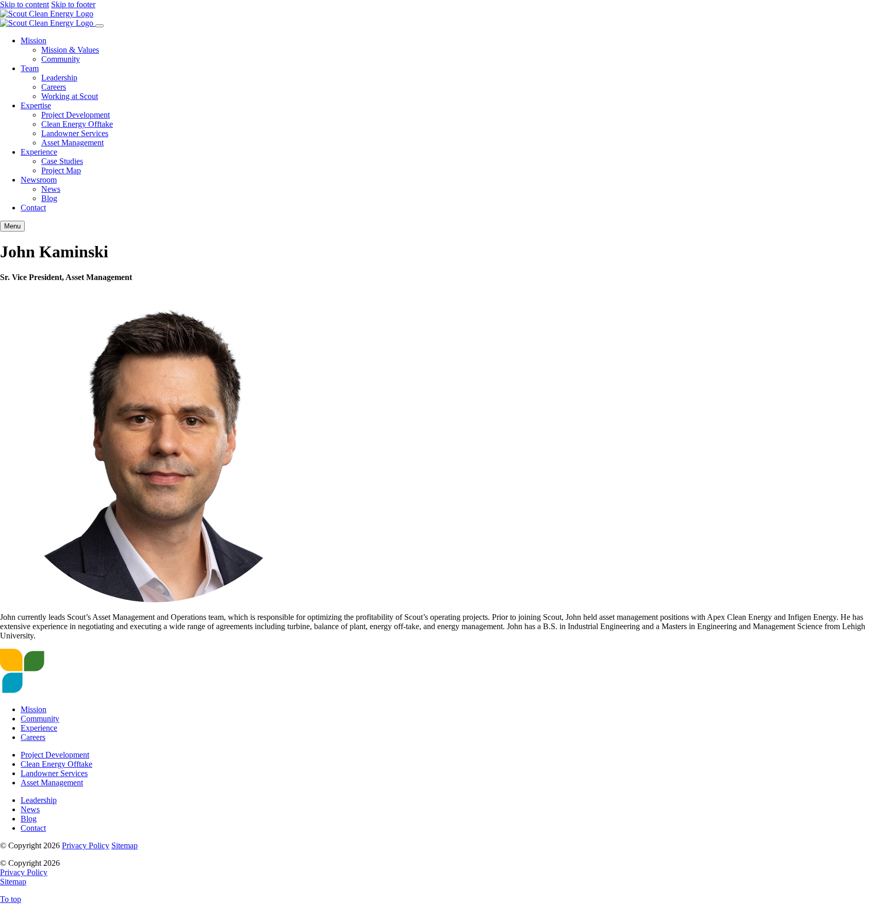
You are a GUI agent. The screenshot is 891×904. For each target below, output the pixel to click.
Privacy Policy (85, 845)
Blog (49, 198)
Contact (33, 207)
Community (60, 59)
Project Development (75, 114)
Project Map (61, 170)
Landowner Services (74, 133)
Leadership (59, 77)
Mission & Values (70, 49)
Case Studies (62, 161)
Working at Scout (69, 96)
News (50, 189)
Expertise (36, 105)
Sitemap (124, 845)
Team (30, 68)
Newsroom (39, 179)
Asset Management (72, 142)
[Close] (99, 25)
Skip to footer (73, 4)
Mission (33, 40)
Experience (39, 151)
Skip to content (24, 4)
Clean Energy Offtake (77, 124)
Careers (53, 87)
